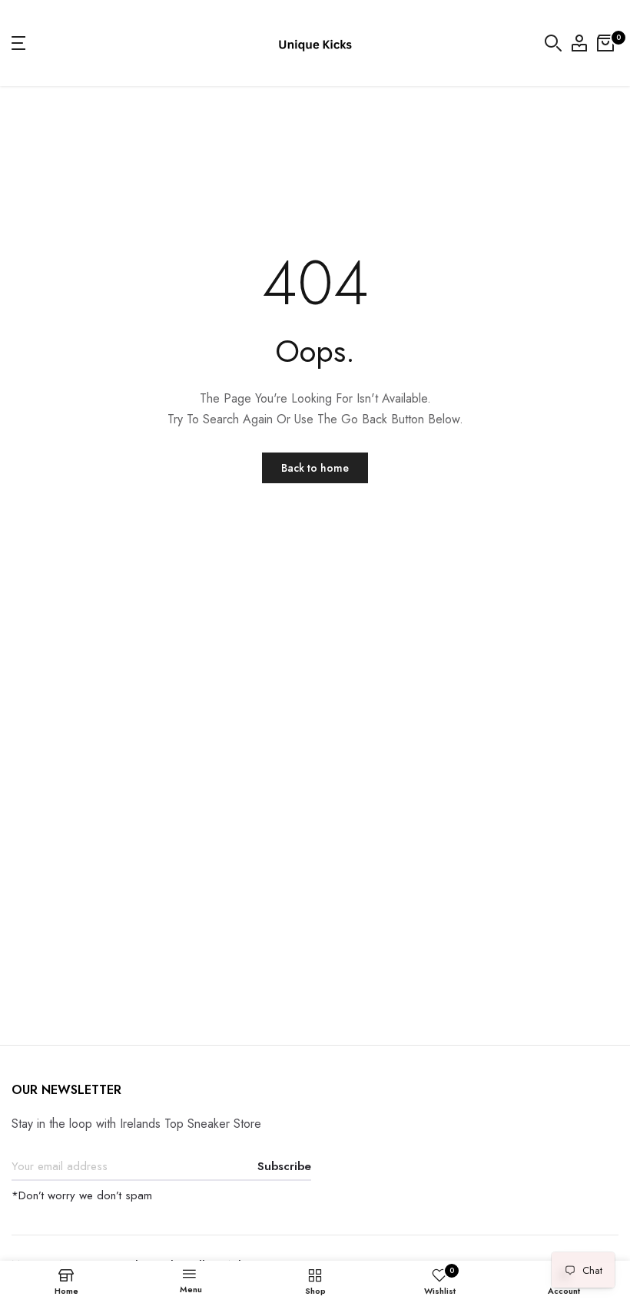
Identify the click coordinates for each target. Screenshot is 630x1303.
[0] (605, 43)
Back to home (315, 468)
